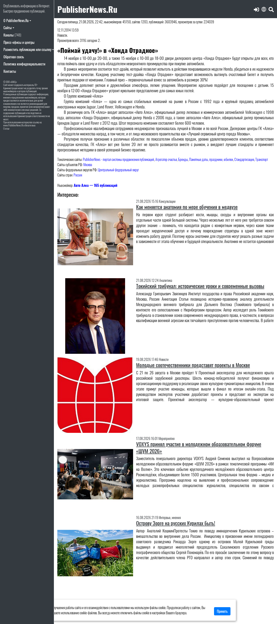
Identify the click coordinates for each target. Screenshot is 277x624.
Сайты (7, 27)
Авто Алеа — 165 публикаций (95, 185)
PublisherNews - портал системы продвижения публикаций (118, 159)
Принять (222, 611)
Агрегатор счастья (166, 159)
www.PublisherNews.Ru (13, 125)
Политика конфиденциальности (24, 64)
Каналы (12, 35)
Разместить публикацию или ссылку (27, 49)
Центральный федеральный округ (118, 169)
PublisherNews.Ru (87, 9)
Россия (78, 175)
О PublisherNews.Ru (16, 20)
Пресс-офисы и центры (18, 42)
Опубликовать (11, 5)
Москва (87, 164)
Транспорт (261, 159)
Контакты (9, 71)
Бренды (183, 159)
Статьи (6, 128)
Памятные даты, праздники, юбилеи (211, 159)
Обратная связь (13, 56)
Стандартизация (244, 159)
